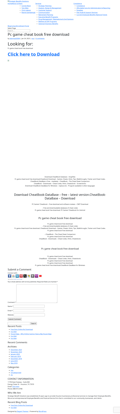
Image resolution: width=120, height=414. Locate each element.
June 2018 (14, 361)
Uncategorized (16, 373)
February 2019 (16, 356)
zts (12, 375)
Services (38, 4)
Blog (9, 26)
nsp (33, 38)
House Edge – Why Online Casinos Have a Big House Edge (31, 334)
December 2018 (16, 359)
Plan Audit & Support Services (87, 12)
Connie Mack (26, 6)
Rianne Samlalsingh (28, 12)
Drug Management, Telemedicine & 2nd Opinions (56, 19)
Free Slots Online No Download (22, 329)
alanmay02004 (15, 38)
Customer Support (45, 10)
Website (10, 315)
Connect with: (12, 273)
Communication (44, 12)
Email (10, 311)
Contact (13, 26)
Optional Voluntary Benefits (48, 24)
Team (20, 4)
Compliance (78, 4)
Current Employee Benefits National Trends (91, 15)
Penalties (79, 10)
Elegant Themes (22, 411)
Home (10, 4)
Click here (15, 387)
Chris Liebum (26, 10)
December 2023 (16, 350)
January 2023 (15, 354)
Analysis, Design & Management (49, 8)
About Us (15, 4)
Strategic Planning (44, 6)
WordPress (42, 411)
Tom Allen (25, 8)
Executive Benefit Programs (48, 17)
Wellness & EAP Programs (47, 21)
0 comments (40, 38)
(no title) (14, 332)
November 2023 (16, 352)
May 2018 (14, 363)
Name (10, 306)
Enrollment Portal (22, 26)
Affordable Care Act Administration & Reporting (93, 8)
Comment (12, 302)
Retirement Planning (45, 15)
